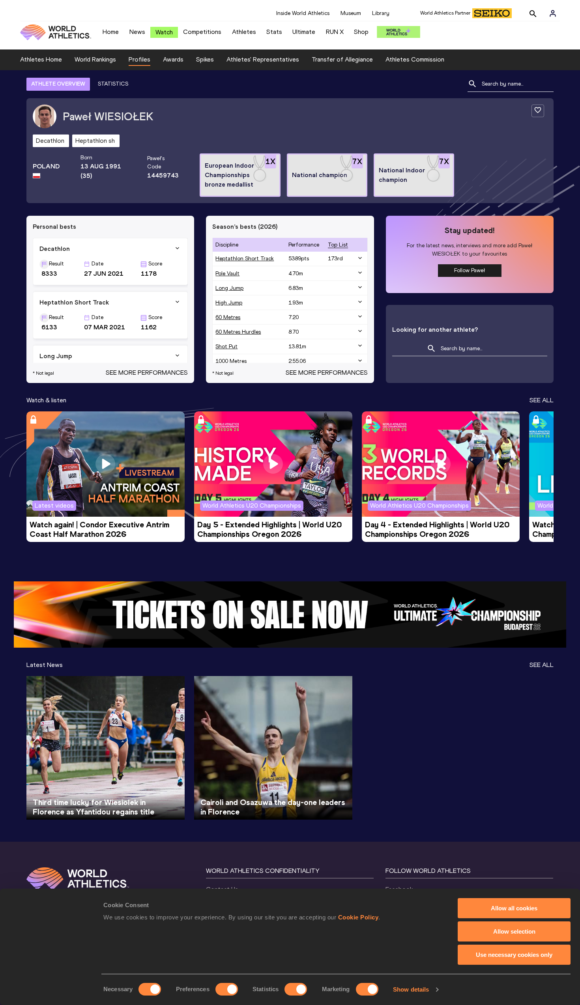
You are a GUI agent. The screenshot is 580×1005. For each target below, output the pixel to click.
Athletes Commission (414, 59)
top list (338, 244)
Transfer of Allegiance (342, 59)
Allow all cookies (514, 908)
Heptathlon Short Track (244, 258)
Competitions (202, 31)
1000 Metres (231, 361)
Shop (361, 31)
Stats (274, 31)
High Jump (228, 302)
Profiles (139, 59)
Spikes (205, 59)
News (137, 31)
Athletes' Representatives (262, 59)
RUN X (335, 31)
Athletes (244, 31)
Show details (411, 989)
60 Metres (227, 317)
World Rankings (95, 59)
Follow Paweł (469, 270)
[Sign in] (553, 13)
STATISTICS (113, 83)
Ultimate (303, 31)
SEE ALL (541, 400)
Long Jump (229, 288)
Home (111, 31)
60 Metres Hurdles (238, 332)
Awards (173, 59)
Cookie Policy (358, 917)
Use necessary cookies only (514, 954)
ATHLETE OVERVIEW (58, 83)
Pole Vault (227, 273)
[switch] (226, 989)
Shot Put (226, 346)
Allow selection (514, 931)
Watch (164, 32)
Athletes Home (41, 59)
